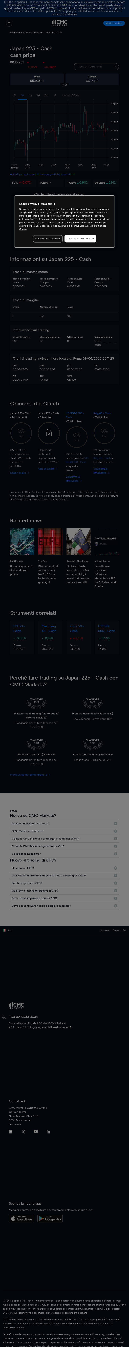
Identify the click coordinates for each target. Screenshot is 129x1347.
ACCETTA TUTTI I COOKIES (80, 239)
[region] (64, 221)
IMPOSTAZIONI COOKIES (48, 239)
